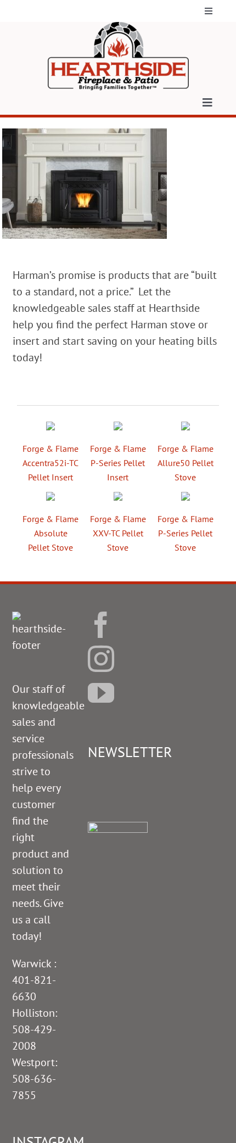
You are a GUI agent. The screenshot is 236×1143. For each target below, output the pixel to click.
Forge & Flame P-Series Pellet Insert (118, 463)
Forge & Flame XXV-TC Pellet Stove (118, 533)
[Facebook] (101, 625)
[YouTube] (101, 693)
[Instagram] (101, 659)
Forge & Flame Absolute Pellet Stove (50, 533)
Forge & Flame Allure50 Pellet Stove (185, 463)
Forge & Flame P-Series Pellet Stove (185, 533)
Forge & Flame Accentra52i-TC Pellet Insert (50, 463)
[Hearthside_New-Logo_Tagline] (118, 27)
